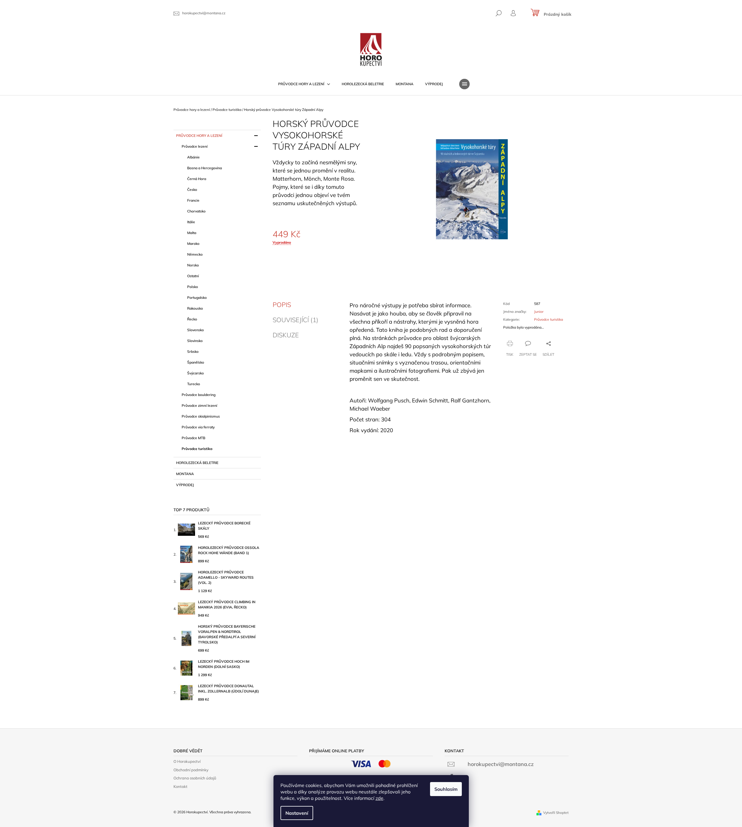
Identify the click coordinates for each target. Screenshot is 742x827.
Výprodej (185, 485)
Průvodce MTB (193, 438)
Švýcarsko (195, 373)
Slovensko (195, 330)
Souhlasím (445, 789)
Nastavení (296, 813)
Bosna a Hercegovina (204, 168)
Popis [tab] (282, 304)
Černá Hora (196, 179)
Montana (185, 474)
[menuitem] (304, 84)
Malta (191, 233)
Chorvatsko (196, 211)
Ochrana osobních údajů (194, 778)
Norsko (193, 265)
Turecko (193, 384)
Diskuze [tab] (286, 335)
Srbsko (193, 351)
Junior (538, 311)
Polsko (192, 287)
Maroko (193, 243)
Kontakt (180, 786)
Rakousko (195, 308)
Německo (195, 254)
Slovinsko (195, 341)
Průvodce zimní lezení (199, 405)
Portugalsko (197, 297)
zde (379, 798)
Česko (192, 189)
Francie (193, 200)
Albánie (193, 157)
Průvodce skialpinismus (201, 416)
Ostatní (193, 276)
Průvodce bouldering (198, 394)
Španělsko (195, 362)
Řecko (192, 319)
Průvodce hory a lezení (199, 135)
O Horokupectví (187, 761)
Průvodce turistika (197, 448)
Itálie (191, 222)
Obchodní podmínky (190, 769)
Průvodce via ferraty (198, 427)
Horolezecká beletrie (197, 462)
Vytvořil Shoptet (556, 812)
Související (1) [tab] (295, 319)
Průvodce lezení (195, 146)
